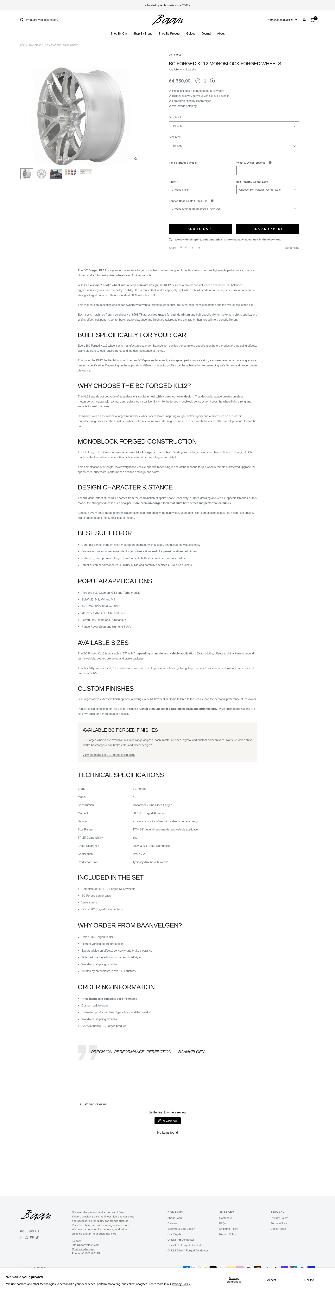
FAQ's (223, 1223)
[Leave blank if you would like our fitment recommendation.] (270, 162)
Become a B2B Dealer (181, 1228)
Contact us (225, 1217)
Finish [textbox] (173, 181)
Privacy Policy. (181, 1284)
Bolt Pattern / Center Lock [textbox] (252, 181)
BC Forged (175, 55)
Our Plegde (174, 1234)
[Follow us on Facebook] (21, 1237)
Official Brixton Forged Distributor (188, 1250)
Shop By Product (169, 33)
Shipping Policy (228, 1228)
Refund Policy (227, 1234)
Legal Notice (278, 1228)
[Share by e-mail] (199, 248)
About (220, 33)
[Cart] (313, 20)
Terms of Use (279, 1223)
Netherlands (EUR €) (280, 19)
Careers (172, 1223)
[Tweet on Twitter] (192, 247)
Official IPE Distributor (181, 1239)
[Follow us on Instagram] (26, 1237)
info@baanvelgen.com (85, 1244)
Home (23, 44)
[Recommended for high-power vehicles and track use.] (212, 200)
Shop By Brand (142, 33)
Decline (309, 1280)
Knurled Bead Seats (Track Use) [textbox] (218, 200)
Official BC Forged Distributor (185, 1245)
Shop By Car (119, 33)
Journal (206, 33)
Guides (190, 33)
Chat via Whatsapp (83, 1249)
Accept (271, 1280)
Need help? (292, 247)
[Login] (304, 19)
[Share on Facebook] (181, 247)
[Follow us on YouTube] (32, 1237)
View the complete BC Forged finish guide (109, 754)
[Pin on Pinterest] (186, 247)
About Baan (175, 1217)
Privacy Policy (279, 1217)
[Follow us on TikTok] (37, 1237)
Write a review (167, 1120)
